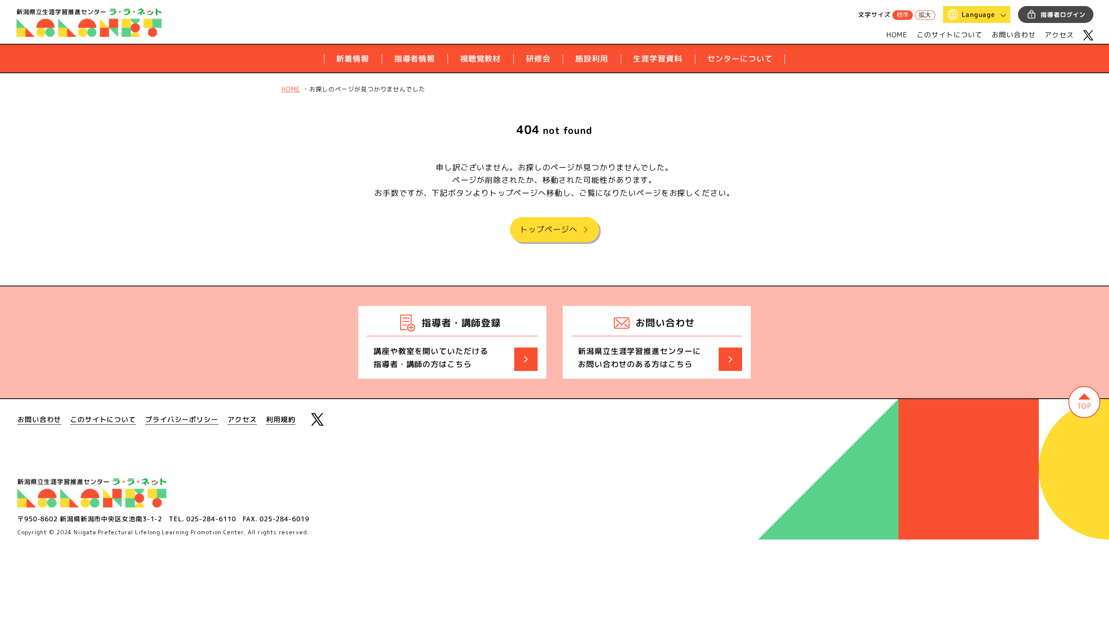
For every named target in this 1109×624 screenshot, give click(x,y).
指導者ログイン (1063, 14)
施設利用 (591, 58)
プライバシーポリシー (181, 419)
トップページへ (548, 229)
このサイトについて (950, 34)
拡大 (925, 14)
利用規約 (280, 419)
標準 (903, 14)
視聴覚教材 (480, 58)
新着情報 (352, 58)
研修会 (538, 58)
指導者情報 (414, 58)
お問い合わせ (1013, 34)
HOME (897, 34)
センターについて (739, 58)
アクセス (1059, 34)
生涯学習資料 (657, 58)
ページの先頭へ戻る (1084, 402)
